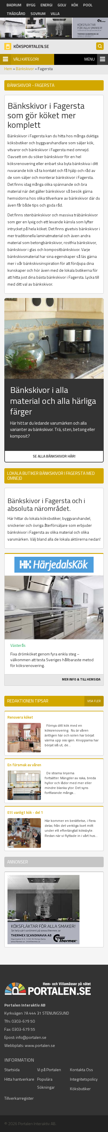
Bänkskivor (25, 69)
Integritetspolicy (84, 1079)
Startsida (12, 1070)
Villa (55, 13)
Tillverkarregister (19, 1098)
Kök (74, 5)
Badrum (14, 5)
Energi (46, 5)
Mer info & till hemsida (81, 679)
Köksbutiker (80, 1089)
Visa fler (94, 701)
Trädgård (16, 13)
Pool (87, 5)
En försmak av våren (24, 765)
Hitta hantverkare (19, 1079)
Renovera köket (20, 717)
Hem (8, 69)
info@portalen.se (31, 1037)
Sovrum (38, 13)
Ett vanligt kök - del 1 (25, 812)
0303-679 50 (23, 1021)
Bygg (30, 5)
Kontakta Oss (81, 1070)
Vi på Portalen (49, 1070)
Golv (62, 5)
